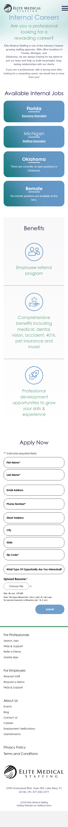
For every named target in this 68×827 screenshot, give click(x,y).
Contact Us (10, 717)
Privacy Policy (15, 747)
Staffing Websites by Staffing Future (34, 805)
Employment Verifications (19, 728)
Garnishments (12, 734)
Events (8, 706)
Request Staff (12, 676)
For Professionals (16, 635)
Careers (8, 723)
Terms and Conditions (21, 754)
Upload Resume (15, 579)
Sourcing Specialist (34, 115)
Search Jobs (11, 640)
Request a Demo (14, 681)
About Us (11, 701)
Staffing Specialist (34, 141)
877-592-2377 (41, 791)
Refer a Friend (12, 651)
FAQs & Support (13, 646)
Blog (6, 712)
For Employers (14, 670)
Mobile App (11, 657)
